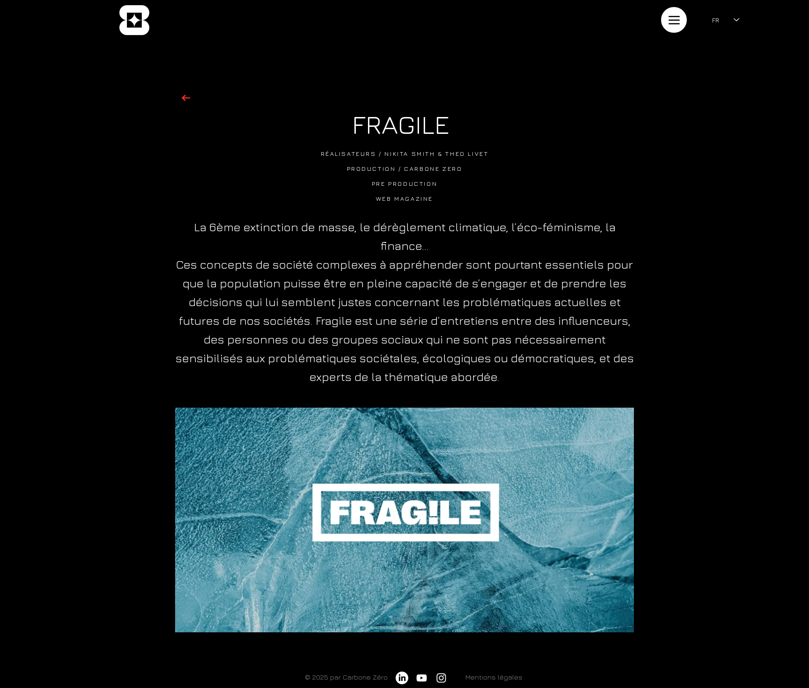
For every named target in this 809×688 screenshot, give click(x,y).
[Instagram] (441, 678)
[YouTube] (421, 678)
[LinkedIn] (402, 678)
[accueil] (134, 20)
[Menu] (674, 20)
